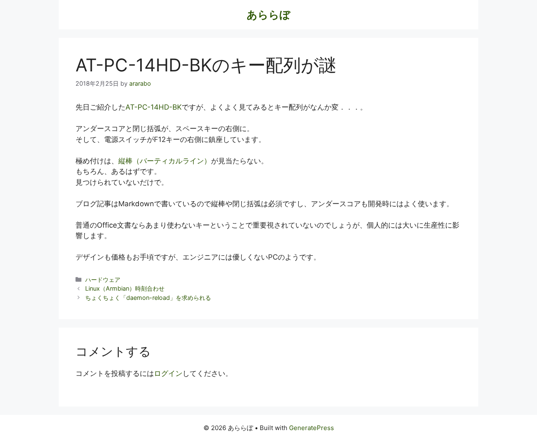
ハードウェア (102, 279)
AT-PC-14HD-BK (153, 107)
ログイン (168, 373)
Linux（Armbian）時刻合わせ (124, 288)
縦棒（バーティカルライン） (164, 161)
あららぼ (268, 14)
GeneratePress (311, 428)
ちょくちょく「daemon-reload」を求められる (148, 297)
